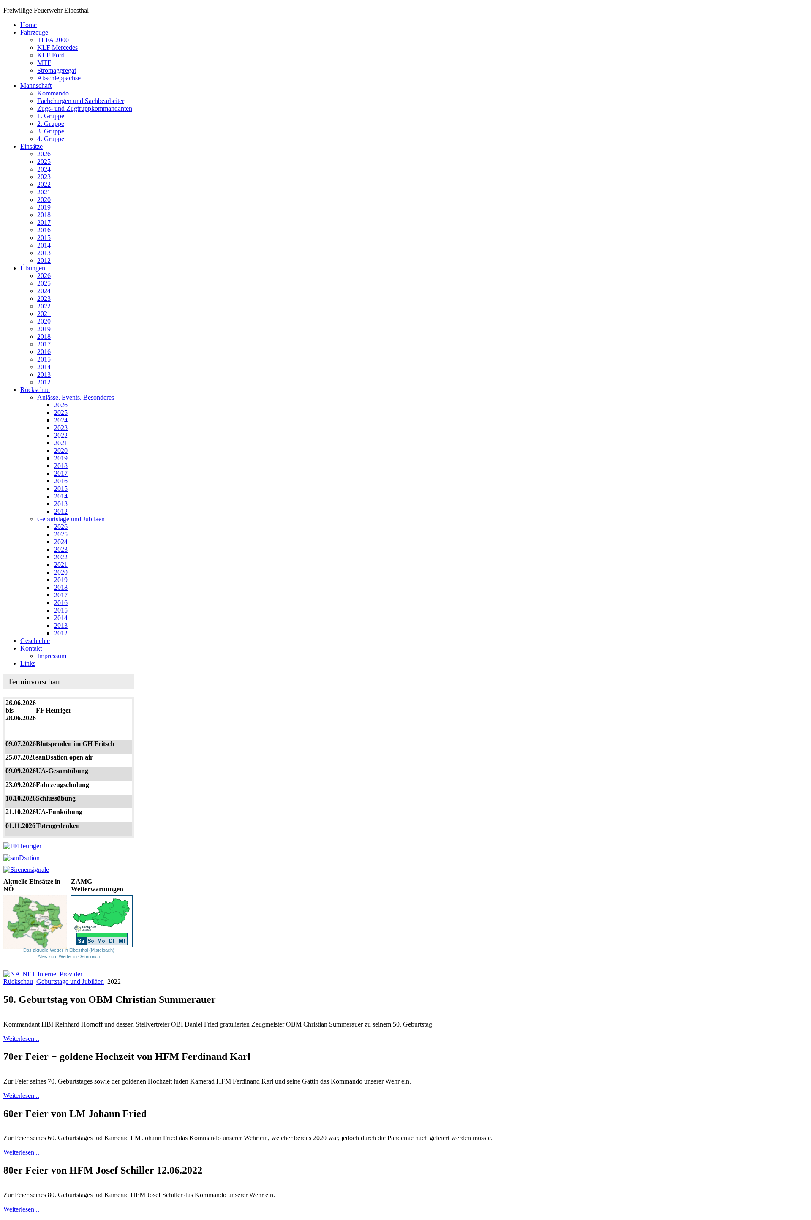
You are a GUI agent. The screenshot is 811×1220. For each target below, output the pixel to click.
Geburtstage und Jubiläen (70, 981)
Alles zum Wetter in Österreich (69, 956)
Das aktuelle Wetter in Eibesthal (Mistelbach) (68, 950)
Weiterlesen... (21, 1038)
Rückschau (18, 981)
